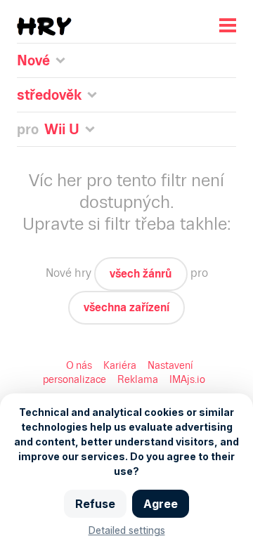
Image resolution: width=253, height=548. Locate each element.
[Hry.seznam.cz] (44, 26)
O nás (79, 365)
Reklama (137, 379)
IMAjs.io (187, 379)
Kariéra (119, 365)
